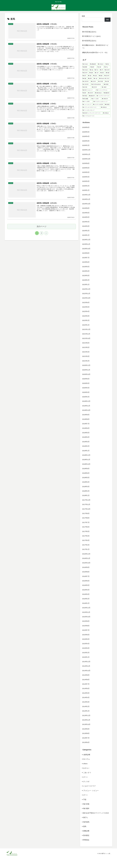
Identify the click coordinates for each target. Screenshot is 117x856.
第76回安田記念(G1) (89, 41)
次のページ (41, 226)
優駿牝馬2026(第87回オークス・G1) (94, 52)
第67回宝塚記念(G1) (89, 32)
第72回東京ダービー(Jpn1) (91, 36)
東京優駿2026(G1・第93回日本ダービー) (95, 46)
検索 (83, 16)
